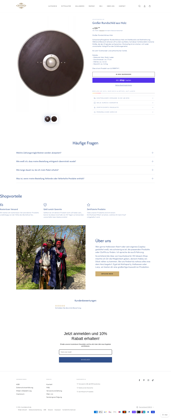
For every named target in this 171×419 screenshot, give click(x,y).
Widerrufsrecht (22, 410)
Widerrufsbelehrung (24, 391)
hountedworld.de (98, 19)
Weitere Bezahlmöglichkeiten (123, 85)
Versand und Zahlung (54, 391)
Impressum (20, 394)
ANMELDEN (85, 360)
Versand (101, 30)
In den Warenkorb (123, 74)
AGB (18, 384)
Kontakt (49, 384)
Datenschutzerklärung (24, 387)
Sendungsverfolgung (54, 397)
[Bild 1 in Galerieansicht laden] (48, 119)
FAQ (48, 387)
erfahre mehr (107, 274)
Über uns (49, 394)
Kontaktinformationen (69, 410)
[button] (139, 6)
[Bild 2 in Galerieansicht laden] (54, 119)
